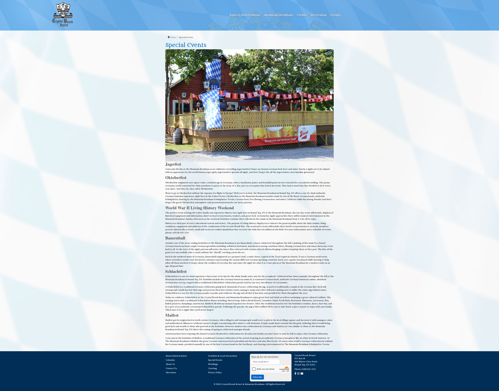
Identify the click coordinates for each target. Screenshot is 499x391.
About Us (170, 364)
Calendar (170, 360)
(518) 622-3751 (309, 369)
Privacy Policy (215, 372)
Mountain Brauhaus (278, 15)
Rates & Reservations (245, 15)
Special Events (215, 360)
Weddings (213, 364)
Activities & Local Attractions (222, 356)
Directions (171, 372)
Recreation (318, 15)
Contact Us (171, 368)
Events (302, 15)
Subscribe (257, 377)
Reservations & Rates (176, 356)
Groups (335, 15)
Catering (212, 368)
